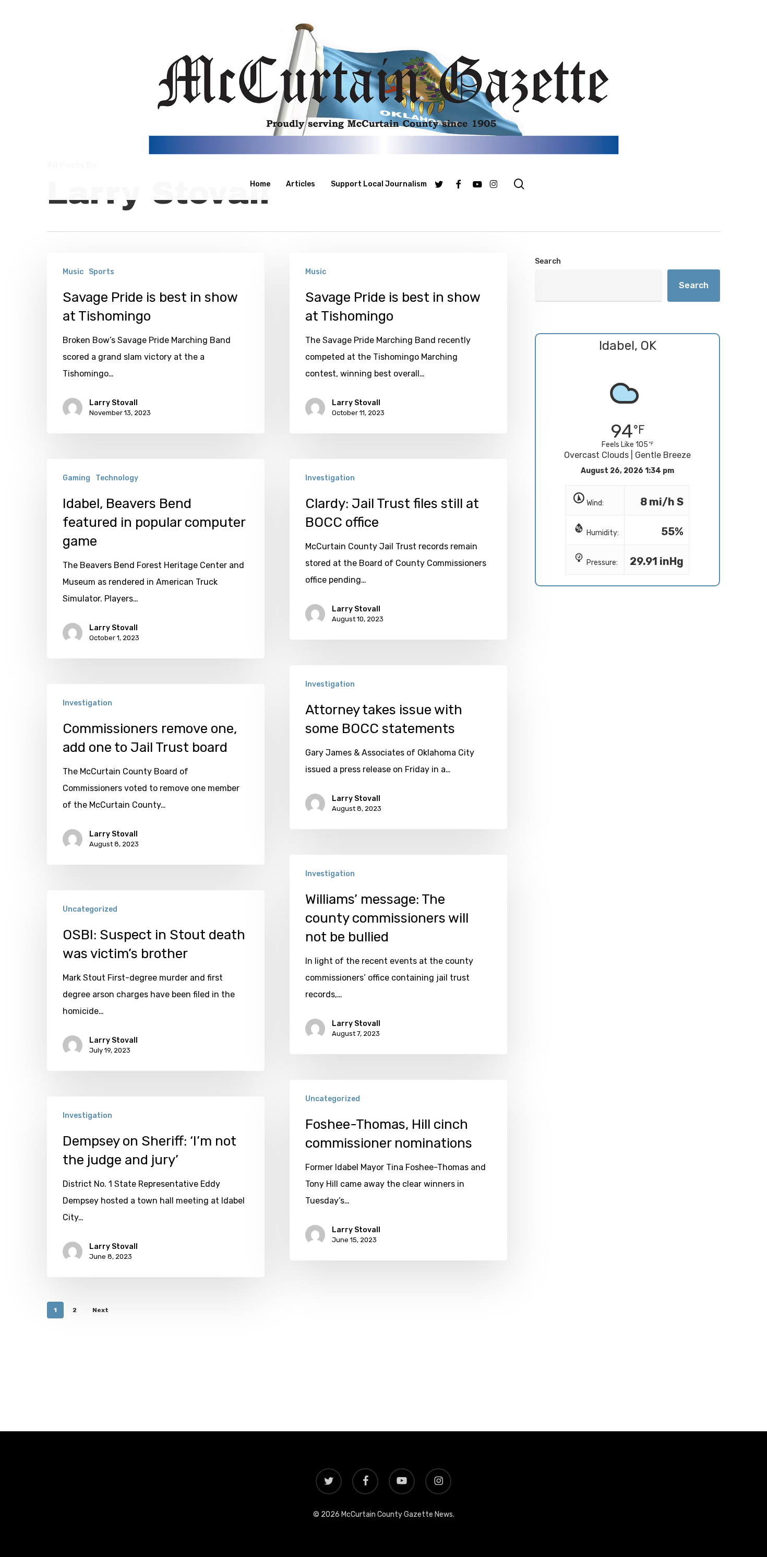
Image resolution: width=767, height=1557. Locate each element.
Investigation (330, 478)
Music (73, 271)
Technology (116, 478)
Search (548, 261)
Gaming (76, 478)
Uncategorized (90, 909)
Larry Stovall (113, 402)
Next (100, 1310)
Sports (101, 271)
